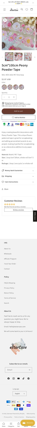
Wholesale (8, 254)
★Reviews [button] (35, 216)
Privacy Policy (9, 288)
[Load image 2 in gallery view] (18, 57)
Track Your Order (10, 264)
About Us (7, 249)
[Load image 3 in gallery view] (28, 57)
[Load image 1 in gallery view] (9, 57)
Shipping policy (30, 417)
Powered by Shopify (19, 413)
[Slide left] (2, 57)
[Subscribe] (29, 370)
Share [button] (6, 189)
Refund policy (31, 413)
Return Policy (9, 293)
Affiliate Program (10, 259)
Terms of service (19, 417)
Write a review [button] (18, 210)
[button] (4, 9)
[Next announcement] (33, 3)
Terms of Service (10, 298)
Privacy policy (8, 417)
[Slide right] (34, 57)
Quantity (5, 93)
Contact (7, 269)
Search (6, 303)
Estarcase (9, 413)
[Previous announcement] (4, 3)
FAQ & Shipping (9, 283)
